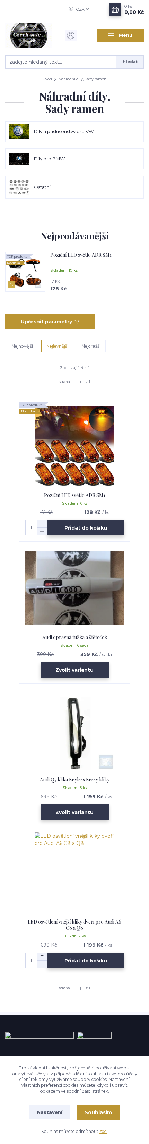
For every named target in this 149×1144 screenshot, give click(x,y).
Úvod (47, 79)
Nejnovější (22, 346)
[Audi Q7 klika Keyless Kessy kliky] (74, 730)
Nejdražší (91, 346)
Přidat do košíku (85, 528)
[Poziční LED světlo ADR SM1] (74, 445)
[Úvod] (28, 35)
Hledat (130, 61)
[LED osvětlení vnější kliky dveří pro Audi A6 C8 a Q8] (74, 872)
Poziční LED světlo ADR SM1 (81, 255)
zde (103, 1131)
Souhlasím (98, 1112)
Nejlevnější (57, 346)
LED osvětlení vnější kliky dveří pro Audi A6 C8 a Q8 (74, 924)
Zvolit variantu (74, 670)
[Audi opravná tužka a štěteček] (74, 588)
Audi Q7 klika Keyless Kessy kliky (74, 779)
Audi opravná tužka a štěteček (74, 637)
